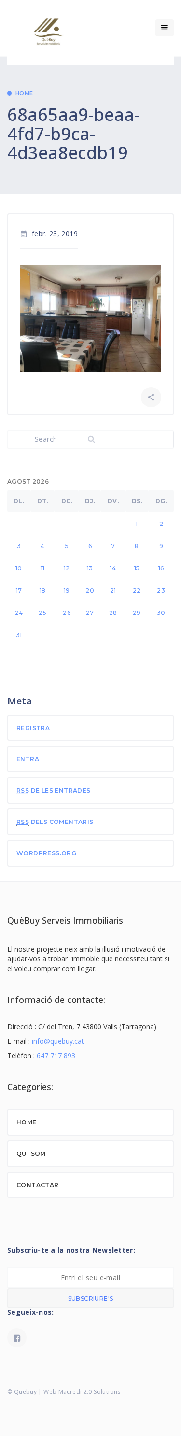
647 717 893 (56, 1055)
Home (24, 93)
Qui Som (31, 1153)
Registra (33, 728)
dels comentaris (55, 821)
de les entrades (53, 790)
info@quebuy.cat (58, 1041)
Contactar (37, 1185)
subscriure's (90, 1298)
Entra (27, 759)
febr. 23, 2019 (49, 233)
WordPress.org (46, 853)
